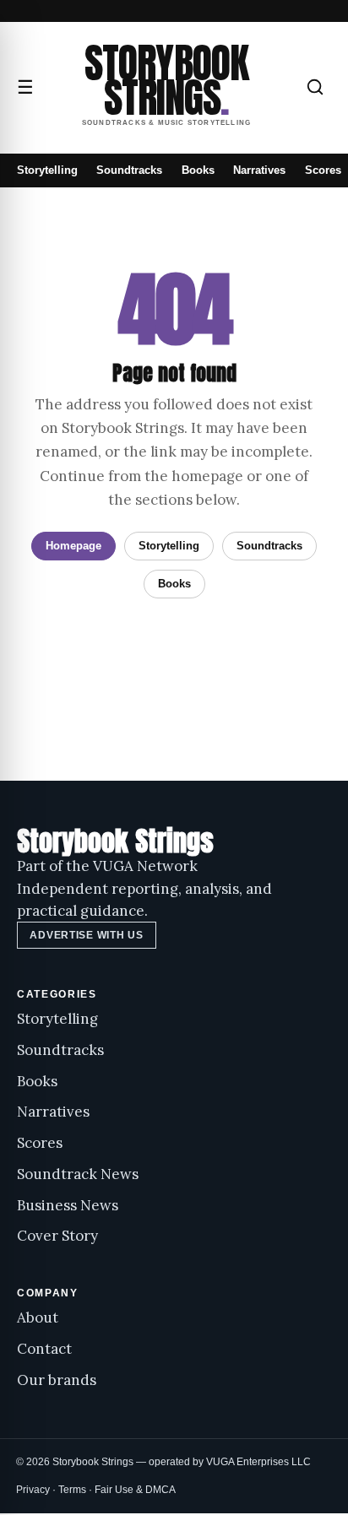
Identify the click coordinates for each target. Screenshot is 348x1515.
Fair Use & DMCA (135, 1490)
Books (198, 170)
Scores (323, 170)
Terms (72, 1490)
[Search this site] (315, 87)
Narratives (259, 170)
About (37, 1317)
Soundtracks (129, 170)
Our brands (56, 1380)
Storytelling (47, 170)
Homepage (73, 545)
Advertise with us (86, 935)
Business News (67, 1205)
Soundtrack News (78, 1174)
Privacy (33, 1490)
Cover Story (57, 1235)
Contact (44, 1348)
